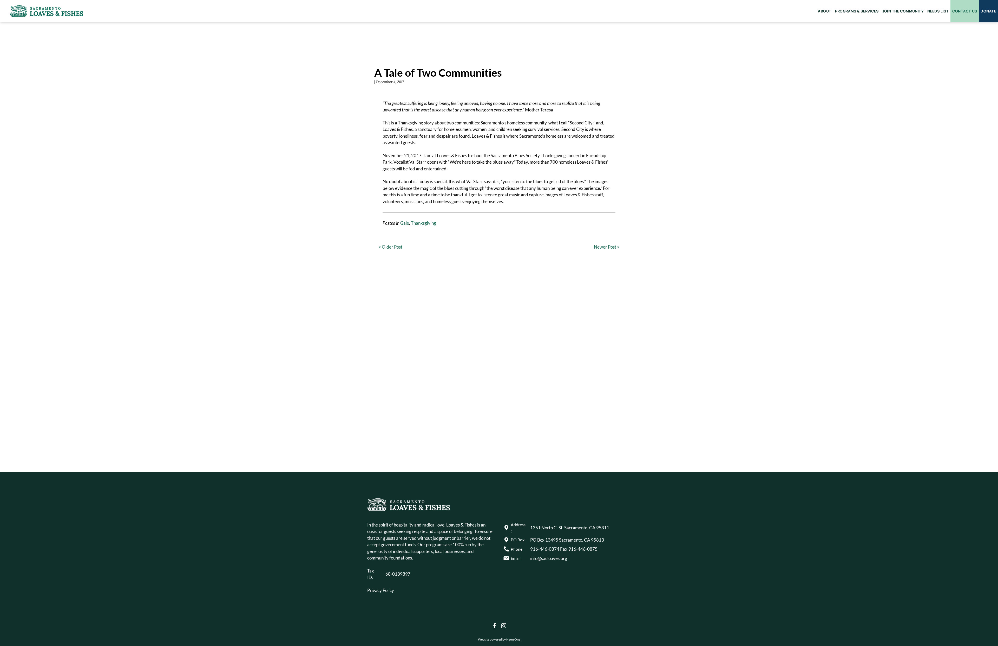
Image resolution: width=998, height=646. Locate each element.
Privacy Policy (380, 590)
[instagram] (504, 626)
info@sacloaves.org (548, 558)
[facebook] (494, 626)
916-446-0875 (583, 549)
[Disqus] (499, 367)
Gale (404, 223)
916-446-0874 (544, 549)
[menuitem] (824, 11)
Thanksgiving (423, 223)
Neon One (513, 639)
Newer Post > (607, 247)
